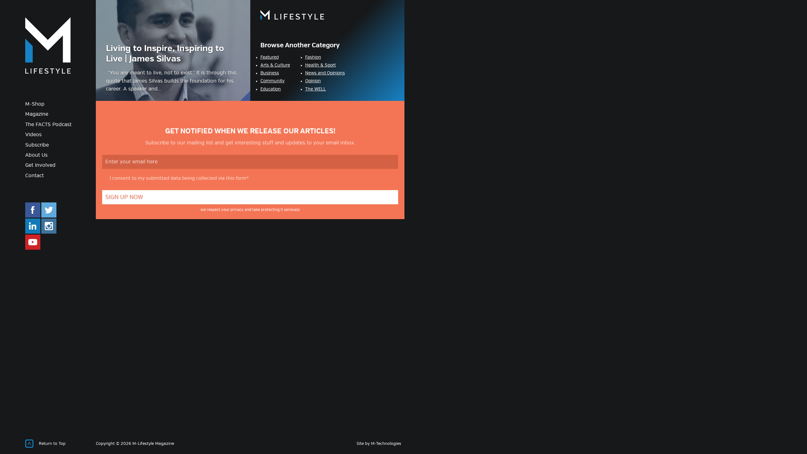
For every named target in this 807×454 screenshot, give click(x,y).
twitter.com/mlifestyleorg (48, 210)
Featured (269, 57)
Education (270, 89)
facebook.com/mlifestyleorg (32, 210)
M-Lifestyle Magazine (48, 45)
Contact (34, 175)
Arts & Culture (275, 65)
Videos (33, 134)
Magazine (36, 114)
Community (272, 81)
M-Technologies (386, 444)
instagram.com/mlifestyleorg (48, 226)
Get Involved (40, 165)
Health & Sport (320, 65)
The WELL (315, 89)
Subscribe (37, 145)
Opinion (313, 81)
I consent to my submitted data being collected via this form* (179, 178)
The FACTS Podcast (48, 124)
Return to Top (52, 444)
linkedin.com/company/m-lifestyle (32, 226)
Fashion (313, 57)
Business (269, 73)
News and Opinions (325, 73)
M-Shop (34, 104)
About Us (36, 155)
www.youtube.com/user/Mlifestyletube (32, 242)
